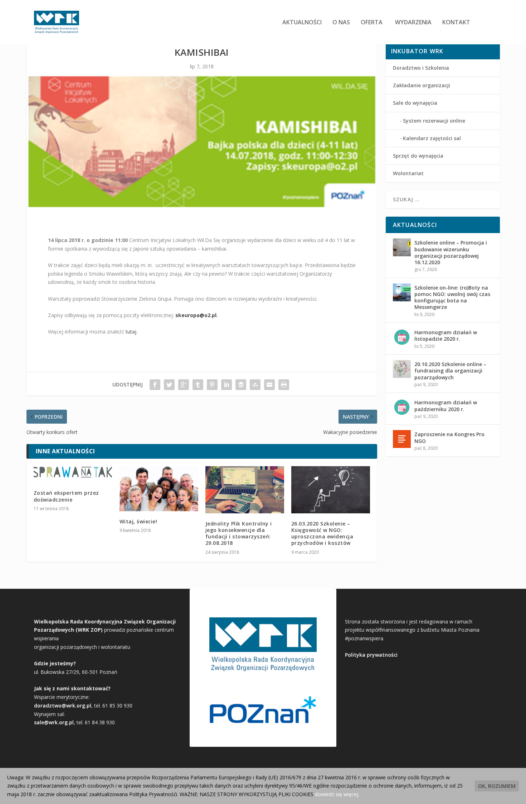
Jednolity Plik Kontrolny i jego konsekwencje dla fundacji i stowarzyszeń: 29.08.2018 (238, 533)
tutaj (131, 331)
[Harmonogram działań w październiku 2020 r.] (402, 407)
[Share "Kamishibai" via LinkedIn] (226, 385)
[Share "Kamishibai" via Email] (269, 385)
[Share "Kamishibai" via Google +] (183, 385)
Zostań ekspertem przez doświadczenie (66, 496)
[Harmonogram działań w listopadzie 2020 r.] (402, 337)
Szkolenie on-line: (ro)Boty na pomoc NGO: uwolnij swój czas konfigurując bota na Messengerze (452, 297)
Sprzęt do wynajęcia (418, 155)
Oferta (372, 22)
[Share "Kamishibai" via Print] (284, 385)
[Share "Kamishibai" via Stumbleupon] (255, 385)
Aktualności (302, 22)
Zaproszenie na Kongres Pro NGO (449, 437)
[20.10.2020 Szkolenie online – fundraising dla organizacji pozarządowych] (402, 369)
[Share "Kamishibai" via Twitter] (169, 385)
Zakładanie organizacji (421, 85)
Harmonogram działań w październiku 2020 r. (445, 405)
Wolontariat (408, 173)
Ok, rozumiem (497, 786)
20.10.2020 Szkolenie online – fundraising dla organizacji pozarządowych (450, 370)
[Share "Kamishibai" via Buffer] (241, 385)
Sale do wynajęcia (415, 102)
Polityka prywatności (371, 654)
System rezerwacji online (434, 120)
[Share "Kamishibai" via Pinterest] (212, 385)
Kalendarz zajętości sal (432, 138)
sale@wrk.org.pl (54, 722)
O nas (341, 22)
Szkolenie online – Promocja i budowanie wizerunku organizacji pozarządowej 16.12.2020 (450, 252)
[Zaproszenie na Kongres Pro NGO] (402, 439)
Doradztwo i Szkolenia (421, 67)
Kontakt (456, 22)
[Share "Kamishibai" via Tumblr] (198, 385)
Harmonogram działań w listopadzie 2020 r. (445, 335)
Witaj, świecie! (138, 521)
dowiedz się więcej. (337, 794)
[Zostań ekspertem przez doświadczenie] (73, 474)
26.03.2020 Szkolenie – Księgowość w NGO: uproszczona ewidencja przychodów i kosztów (322, 533)
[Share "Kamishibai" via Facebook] (155, 385)
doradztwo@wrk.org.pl (62, 705)
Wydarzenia (413, 22)
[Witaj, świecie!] (159, 488)
